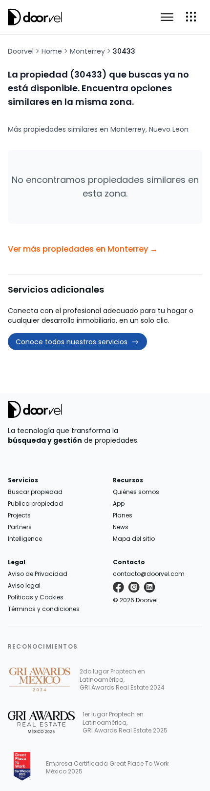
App (119, 503)
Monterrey (87, 51)
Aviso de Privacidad (37, 574)
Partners (20, 527)
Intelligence (25, 538)
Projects (19, 515)
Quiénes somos (136, 492)
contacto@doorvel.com (149, 574)
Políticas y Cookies (35, 597)
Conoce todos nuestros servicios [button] (71, 342)
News (120, 527)
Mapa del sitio (134, 538)
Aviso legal (24, 585)
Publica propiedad (35, 503)
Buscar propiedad (35, 492)
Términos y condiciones (44, 609)
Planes (122, 515)
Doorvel (21, 51)
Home (52, 51)
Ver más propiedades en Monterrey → (83, 249)
